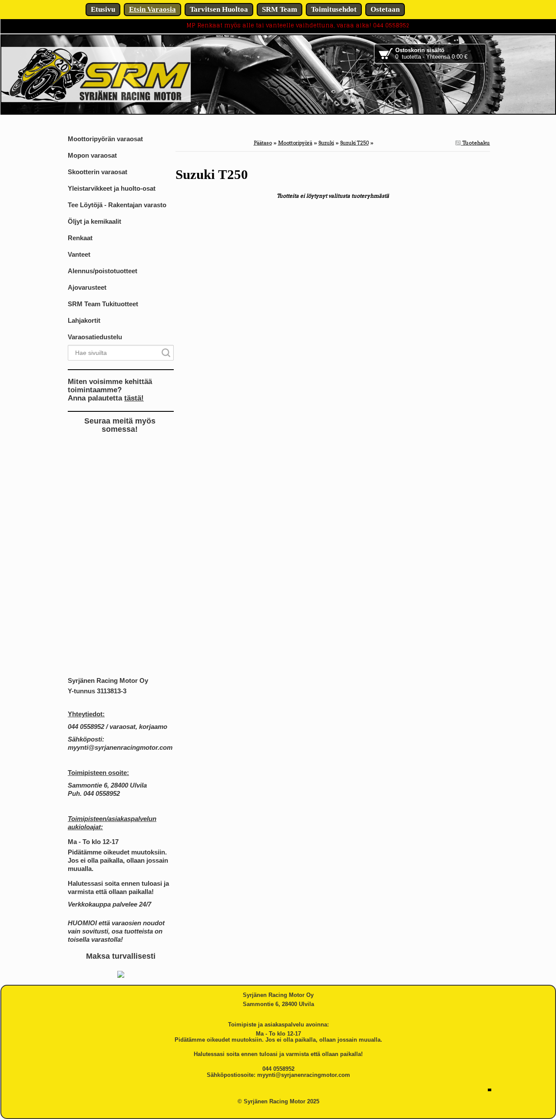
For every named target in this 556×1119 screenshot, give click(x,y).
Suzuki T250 (354, 143)
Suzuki (326, 143)
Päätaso (263, 143)
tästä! (134, 398)
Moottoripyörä (295, 143)
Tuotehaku (475, 142)
